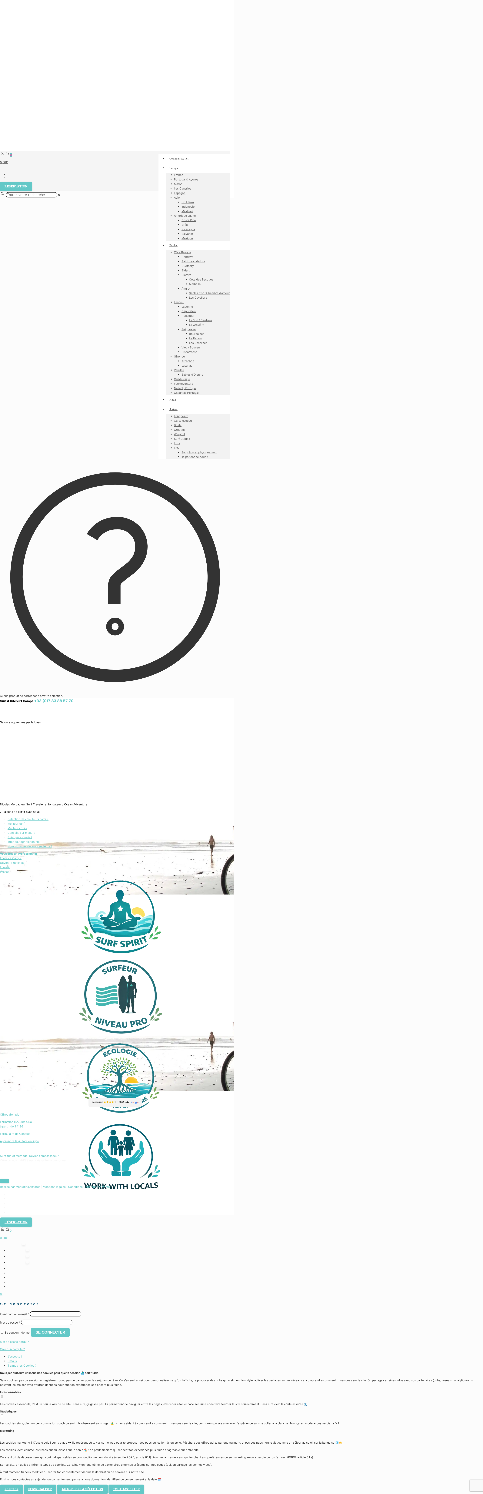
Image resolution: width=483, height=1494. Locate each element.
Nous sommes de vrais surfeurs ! (30, 846)
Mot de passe (10, 1322)
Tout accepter (126, 1489)
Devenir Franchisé (12, 863)
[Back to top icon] (4, 1181)
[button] (115, 1102)
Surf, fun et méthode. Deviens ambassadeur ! (30, 1156)
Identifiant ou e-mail (14, 1314)
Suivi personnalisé (20, 837)
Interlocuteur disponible (24, 842)
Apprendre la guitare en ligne (19, 1141)
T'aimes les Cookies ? (22, 1365)
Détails (12, 1361)
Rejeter (11, 1489)
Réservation (16, 186)
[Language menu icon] (115, 168)
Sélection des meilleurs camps (28, 819)
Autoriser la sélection (82, 1489)
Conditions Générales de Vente (89, 1187)
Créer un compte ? (12, 1349)
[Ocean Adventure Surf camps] (115, 75)
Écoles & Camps (11, 858)
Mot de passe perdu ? (14, 1342)
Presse (4, 872)
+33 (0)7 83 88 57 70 (54, 701)
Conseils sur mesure (21, 832)
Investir (5, 867)
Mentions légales (54, 1187)
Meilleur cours (17, 828)
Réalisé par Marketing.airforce (20, 1187)
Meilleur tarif (16, 823)
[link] (59, 195)
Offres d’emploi (10, 1114)
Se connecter (50, 1332)
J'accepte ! (15, 1356)
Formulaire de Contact (15, 1134)
